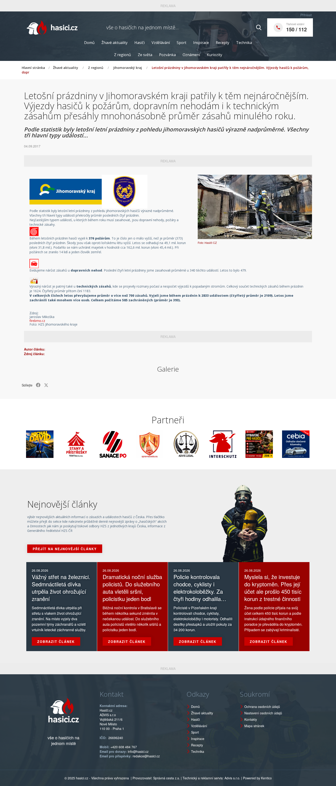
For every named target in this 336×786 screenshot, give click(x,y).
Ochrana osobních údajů (262, 706)
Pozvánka (167, 54)
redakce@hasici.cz (146, 756)
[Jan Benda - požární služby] (240, 444)
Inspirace (201, 42)
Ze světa (145, 54)
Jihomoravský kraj (127, 67)
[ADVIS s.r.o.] (167, 444)
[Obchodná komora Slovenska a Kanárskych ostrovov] (313, 444)
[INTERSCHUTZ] (203, 444)
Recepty (222, 42)
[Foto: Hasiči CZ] (255, 207)
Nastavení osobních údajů (263, 713)
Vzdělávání (161, 42)
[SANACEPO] (93, 444)
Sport (181, 42)
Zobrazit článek (56, 641)
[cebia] (276, 444)
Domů (89, 42)
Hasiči (139, 42)
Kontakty (250, 719)
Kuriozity (214, 54)
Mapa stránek (254, 725)
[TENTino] (57, 444)
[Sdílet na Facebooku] (38, 385)
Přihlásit (306, 15)
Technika (244, 42)
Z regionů (122, 54)
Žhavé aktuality (114, 42)
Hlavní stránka (33, 67)
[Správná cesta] (130, 444)
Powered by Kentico (257, 778)
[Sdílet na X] (46, 385)
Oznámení (191, 54)
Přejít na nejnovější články (65, 549)
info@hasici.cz (138, 751)
